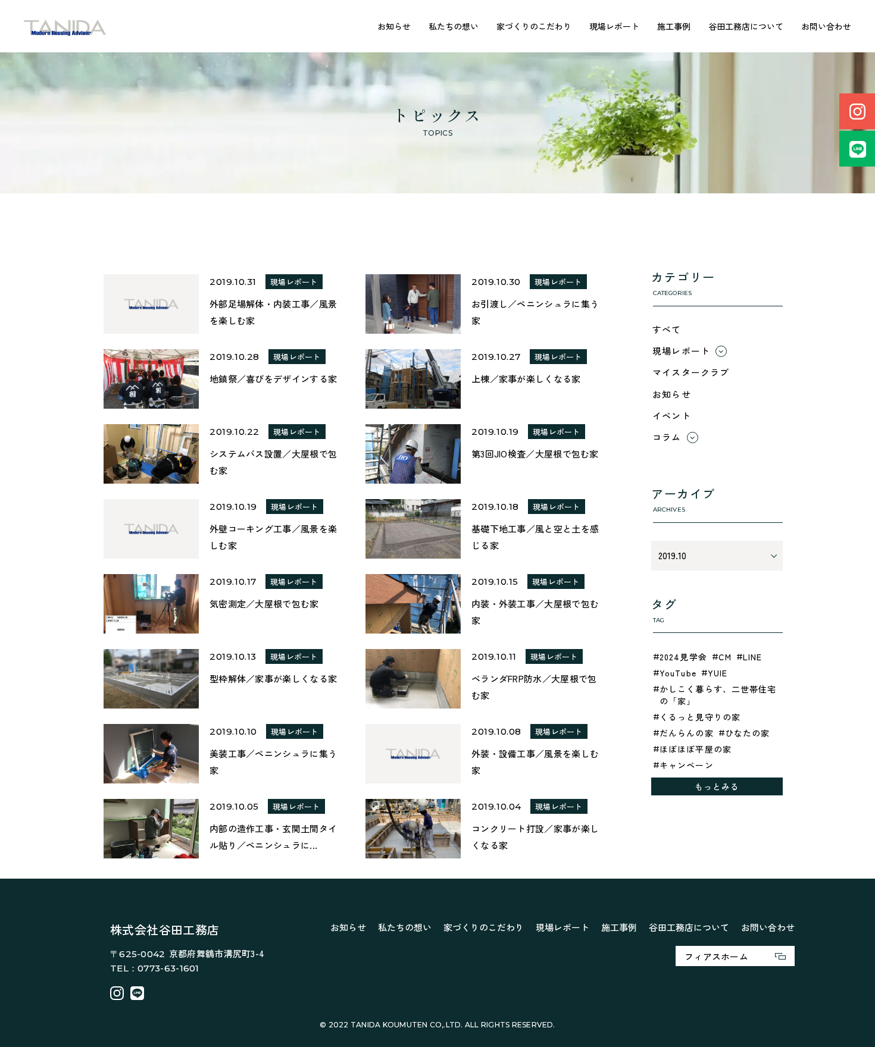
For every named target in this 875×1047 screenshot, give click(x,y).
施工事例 (673, 26)
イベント (671, 415)
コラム (667, 437)
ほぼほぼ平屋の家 (696, 749)
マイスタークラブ (691, 372)
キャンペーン (687, 765)
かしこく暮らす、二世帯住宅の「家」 (718, 695)
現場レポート (614, 26)
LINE (752, 657)
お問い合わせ (826, 26)
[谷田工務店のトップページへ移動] (65, 26)
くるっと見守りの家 (700, 717)
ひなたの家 (747, 733)
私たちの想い (454, 26)
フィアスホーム (716, 956)
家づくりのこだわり (533, 26)
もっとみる (717, 786)
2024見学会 (683, 657)
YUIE (717, 673)
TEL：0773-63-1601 (154, 968)
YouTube (678, 673)
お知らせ (394, 26)
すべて (667, 329)
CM (725, 657)
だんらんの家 (687, 733)
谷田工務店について (745, 26)
